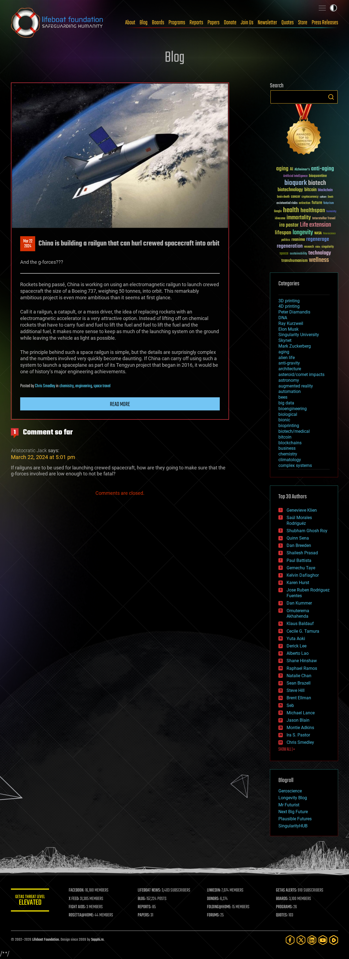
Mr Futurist (288, 804)
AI (291, 169)
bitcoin (310, 190)
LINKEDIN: (214, 890)
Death (330, 197)
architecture (289, 368)
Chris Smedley (45, 386)
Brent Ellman (299, 697)
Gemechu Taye (301, 567)
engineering (83, 386)
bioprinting (288, 425)
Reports (196, 22)
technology (319, 253)
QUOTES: (282, 915)
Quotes (287, 22)
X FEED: (74, 898)
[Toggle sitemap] (322, 7)
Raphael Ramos (302, 668)
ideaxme (280, 219)
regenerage (317, 239)
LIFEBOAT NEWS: (149, 890)
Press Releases (325, 22)
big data (286, 402)
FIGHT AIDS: (77, 907)
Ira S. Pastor (298, 735)
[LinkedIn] (312, 940)
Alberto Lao (298, 653)
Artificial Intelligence (295, 176)
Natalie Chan (299, 675)
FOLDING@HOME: (219, 907)
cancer (295, 197)
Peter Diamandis (294, 312)
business (287, 448)
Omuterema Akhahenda (298, 613)
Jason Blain (298, 720)
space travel (102, 386)
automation (289, 391)
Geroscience (290, 791)
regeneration (290, 246)
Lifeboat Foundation (45, 940)
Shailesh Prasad (302, 552)
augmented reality (295, 386)
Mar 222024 (27, 244)
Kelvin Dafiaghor (303, 575)
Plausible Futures (295, 818)
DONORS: (213, 898)
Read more (120, 404)
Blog (144, 22)
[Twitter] (301, 940)
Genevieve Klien (302, 510)
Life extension (315, 225)
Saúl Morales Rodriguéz (299, 520)
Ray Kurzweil (290, 323)
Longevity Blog (292, 797)
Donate (230, 22)
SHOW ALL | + (286, 749)
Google (278, 211)
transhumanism (294, 260)
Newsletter (267, 22)
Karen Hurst (298, 582)
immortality (299, 217)
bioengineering (292, 408)
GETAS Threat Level (30, 900)
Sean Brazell (299, 683)
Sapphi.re (97, 940)
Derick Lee (296, 646)
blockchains (290, 442)
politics (285, 240)
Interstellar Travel (323, 219)
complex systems (295, 465)
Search (331, 96)
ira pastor (289, 225)
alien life (286, 357)
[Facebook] (290, 940)
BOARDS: (282, 898)
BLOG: (142, 898)
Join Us (247, 22)
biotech (317, 183)
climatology (289, 459)
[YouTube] (322, 940)
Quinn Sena (298, 538)
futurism (328, 203)
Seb (290, 705)
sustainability (298, 254)
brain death (283, 197)
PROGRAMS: (284, 907)
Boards (158, 22)
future (317, 202)
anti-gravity (289, 363)
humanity (331, 211)
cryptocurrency (310, 197)
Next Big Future (293, 811)
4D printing (289, 306)
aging (282, 168)
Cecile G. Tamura (303, 631)
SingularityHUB (293, 825)
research (309, 247)
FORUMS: (213, 915)
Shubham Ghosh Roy (307, 530)
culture (323, 197)
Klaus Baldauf (300, 623)
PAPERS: (144, 915)
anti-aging (322, 168)
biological (287, 414)
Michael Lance (301, 712)
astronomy (288, 380)
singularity (327, 247)
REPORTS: (144, 907)
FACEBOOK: (76, 890)
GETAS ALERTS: (286, 890)
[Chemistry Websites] (304, 130)
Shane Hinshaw (302, 660)
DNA (282, 317)
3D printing (289, 300)
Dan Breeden (299, 545)
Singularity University (298, 334)
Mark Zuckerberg (294, 346)
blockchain (325, 190)
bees (282, 397)
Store (302, 22)
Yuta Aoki (296, 638)
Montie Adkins (300, 727)
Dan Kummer (299, 603)
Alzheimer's (302, 170)
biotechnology (290, 190)
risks (317, 246)
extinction (304, 203)
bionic (284, 419)
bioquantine (318, 175)
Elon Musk (288, 329)
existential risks (286, 203)
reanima (298, 239)
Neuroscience (329, 233)
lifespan (283, 233)
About (130, 22)
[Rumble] (333, 940)
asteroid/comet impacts (301, 374)
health (291, 210)
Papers (213, 22)
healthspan (312, 210)
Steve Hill (296, 690)
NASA (318, 233)
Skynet (284, 340)
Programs (177, 22)
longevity (303, 232)
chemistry (66, 386)
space (283, 253)
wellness (319, 260)
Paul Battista (299, 560)
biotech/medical (294, 431)
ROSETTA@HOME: (81, 915)
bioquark (295, 183)
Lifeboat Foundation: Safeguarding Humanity (57, 23)
